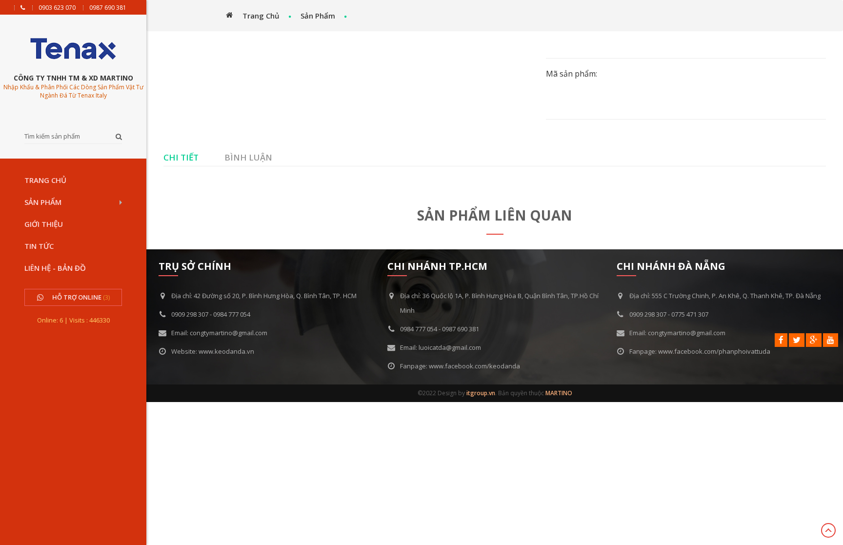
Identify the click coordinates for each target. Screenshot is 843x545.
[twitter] (797, 340)
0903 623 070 (57, 7)
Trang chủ (45, 180)
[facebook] (781, 340)
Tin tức (39, 246)
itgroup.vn (480, 393)
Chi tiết (181, 157)
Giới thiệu (43, 224)
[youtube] (830, 340)
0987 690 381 (107, 7)
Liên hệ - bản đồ (55, 268)
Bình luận (248, 157)
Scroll (828, 530)
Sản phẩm (42, 202)
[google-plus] (814, 340)
